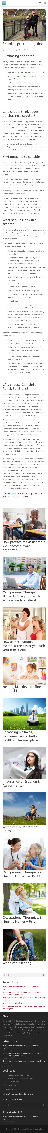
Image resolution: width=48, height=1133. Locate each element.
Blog (28, 50)
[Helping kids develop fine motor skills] (24, 671)
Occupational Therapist (25, 493)
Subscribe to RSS (12, 1112)
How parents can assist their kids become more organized (24, 546)
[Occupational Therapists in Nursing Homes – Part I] (24, 899)
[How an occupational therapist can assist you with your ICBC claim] (24, 623)
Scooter (10, 496)
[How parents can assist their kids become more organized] (24, 524)
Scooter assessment (21, 496)
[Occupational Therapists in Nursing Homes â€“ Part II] (24, 854)
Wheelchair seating (17, 963)
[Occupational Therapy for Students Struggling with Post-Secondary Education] (24, 573)
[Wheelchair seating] (24, 945)
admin (20, 50)
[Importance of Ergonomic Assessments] (24, 763)
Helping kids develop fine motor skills (17, 1003)
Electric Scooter (10, 493)
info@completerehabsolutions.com (19, 1094)
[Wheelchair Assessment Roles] (24, 808)
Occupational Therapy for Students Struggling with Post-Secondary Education (22, 596)
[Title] (4, 3)
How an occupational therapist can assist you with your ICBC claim (24, 646)
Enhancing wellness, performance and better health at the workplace (21, 736)
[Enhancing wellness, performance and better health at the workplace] (24, 714)
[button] (39, 3)
